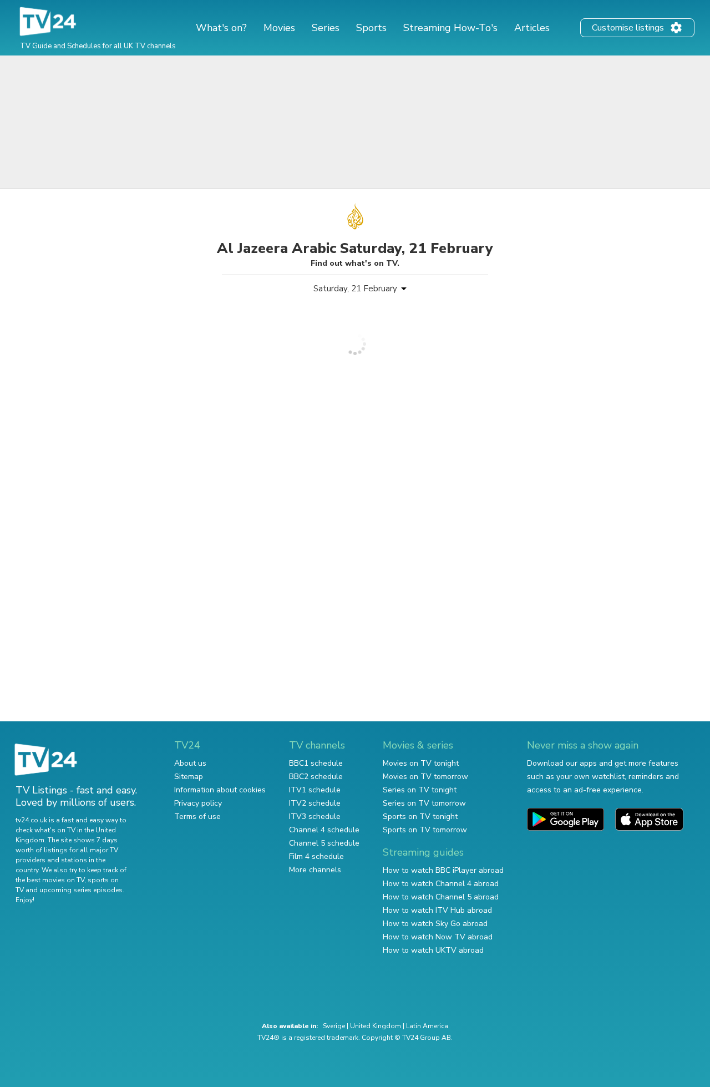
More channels (315, 869)
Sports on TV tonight (420, 816)
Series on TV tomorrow (424, 803)
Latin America (427, 1026)
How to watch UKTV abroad (433, 950)
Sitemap (188, 776)
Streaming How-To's (450, 27)
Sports (371, 27)
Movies (279, 27)
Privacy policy (198, 803)
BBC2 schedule (316, 776)
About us (190, 763)
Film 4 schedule (316, 856)
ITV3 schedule (315, 816)
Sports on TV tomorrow (425, 830)
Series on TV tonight (420, 790)
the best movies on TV (50, 880)
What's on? (221, 27)
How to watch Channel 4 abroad (441, 883)
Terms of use (197, 816)
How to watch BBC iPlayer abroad (443, 870)
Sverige (334, 1026)
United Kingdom (375, 1026)
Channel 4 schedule (324, 830)
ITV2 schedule (315, 803)
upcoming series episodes (81, 890)
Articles (532, 27)
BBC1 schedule (316, 763)
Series (325, 27)
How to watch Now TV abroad (438, 937)
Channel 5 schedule (324, 843)
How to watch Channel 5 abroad (441, 897)
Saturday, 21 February (355, 288)
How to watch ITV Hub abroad (437, 910)
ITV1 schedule (315, 790)
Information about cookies (220, 790)
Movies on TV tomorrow (425, 776)
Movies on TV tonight (421, 763)
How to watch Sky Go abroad (435, 923)
